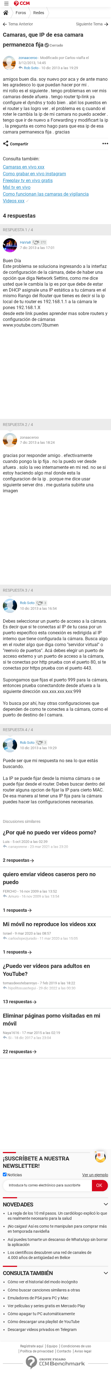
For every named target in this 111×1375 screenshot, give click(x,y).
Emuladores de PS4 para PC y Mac (38, 1298)
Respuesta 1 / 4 (18, 230)
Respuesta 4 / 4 (18, 729)
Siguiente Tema (89, 24)
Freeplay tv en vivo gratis (28, 180)
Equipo (52, 1346)
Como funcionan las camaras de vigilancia (46, 194)
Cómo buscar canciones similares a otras (44, 1290)
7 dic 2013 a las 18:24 (37, 442)
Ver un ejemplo (95, 1175)
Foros (21, 12)
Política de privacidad (37, 1351)
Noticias (14, 1175)
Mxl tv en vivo (16, 187)
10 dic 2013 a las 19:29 (59, 68)
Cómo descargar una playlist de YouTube (43, 1321)
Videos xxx (13, 201)
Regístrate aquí (31, 1346)
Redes (38, 12)
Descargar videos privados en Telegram (42, 1329)
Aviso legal (83, 1351)
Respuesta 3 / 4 (18, 590)
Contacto (64, 1351)
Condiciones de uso (76, 1346)
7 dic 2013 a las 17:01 (37, 248)
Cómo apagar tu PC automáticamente (41, 1313)
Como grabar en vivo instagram (34, 173)
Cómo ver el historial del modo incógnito (43, 1282)
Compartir (19, 144)
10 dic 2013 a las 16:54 (38, 608)
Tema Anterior (20, 24)
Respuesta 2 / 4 (18, 424)
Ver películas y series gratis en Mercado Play (46, 1306)
